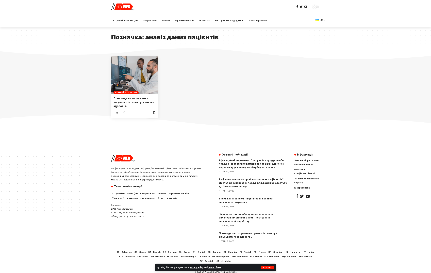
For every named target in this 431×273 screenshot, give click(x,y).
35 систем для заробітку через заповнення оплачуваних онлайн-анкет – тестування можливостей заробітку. (246, 218)
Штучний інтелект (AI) (126, 92)
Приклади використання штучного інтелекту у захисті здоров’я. (134, 102)
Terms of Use (214, 267)
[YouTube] (305, 6)
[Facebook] (297, 6)
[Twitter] (301, 6)
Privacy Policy (197, 267)
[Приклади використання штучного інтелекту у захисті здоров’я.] (134, 75)
